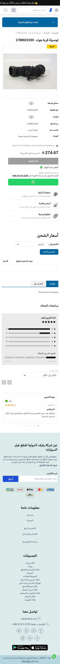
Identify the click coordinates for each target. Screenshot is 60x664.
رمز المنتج (54, 124)
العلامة (55, 117)
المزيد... (30, 130)
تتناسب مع (54, 130)
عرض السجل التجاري (48, 465)
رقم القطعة (54, 110)
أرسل (10, 478)
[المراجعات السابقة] (4, 382)
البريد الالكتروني (52, 473)
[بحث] (13, 10)
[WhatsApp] (33, 182)
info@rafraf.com (29, 618)
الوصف (55, 136)
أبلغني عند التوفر (51, 167)
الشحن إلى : (53, 244)
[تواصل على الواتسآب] (54, 658)
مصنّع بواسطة (53, 103)
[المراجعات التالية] (9, 382)
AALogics (26, 661)
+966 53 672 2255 (20, 176)
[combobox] (56, 375)
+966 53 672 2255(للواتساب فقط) (28, 624)
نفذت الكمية (33, 161)
